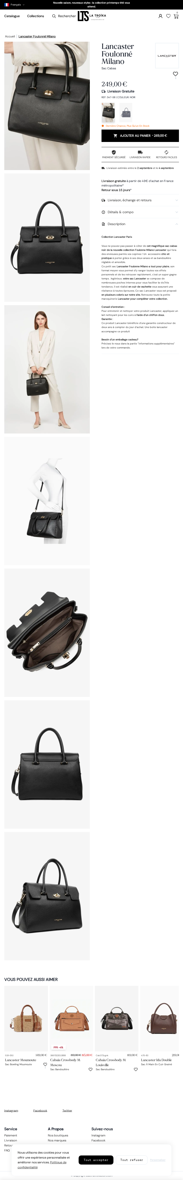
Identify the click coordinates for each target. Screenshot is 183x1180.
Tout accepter (96, 1160)
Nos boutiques (58, 1135)
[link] (26, 1018)
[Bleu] (125, 112)
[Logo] (91, 16)
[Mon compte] (160, 16)
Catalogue (12, 16)
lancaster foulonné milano (37, 36)
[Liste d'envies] (168, 16)
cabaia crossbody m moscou (65, 1062)
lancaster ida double (156, 1060)
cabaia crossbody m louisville (111, 1062)
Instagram (11, 1110)
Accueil (10, 36)
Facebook (40, 1110)
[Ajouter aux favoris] (45, 1064)
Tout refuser (131, 1160)
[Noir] (108, 112)
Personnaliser (158, 1159)
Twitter (67, 1110)
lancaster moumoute (20, 1060)
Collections (35, 16)
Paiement (10, 1135)
